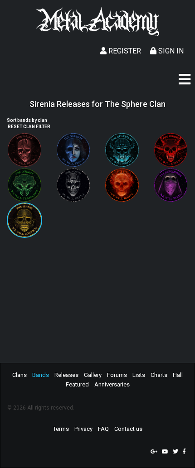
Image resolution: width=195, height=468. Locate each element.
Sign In (170, 51)
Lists (138, 375)
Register (124, 51)
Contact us (128, 428)
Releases (66, 375)
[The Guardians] (122, 150)
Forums (117, 375)
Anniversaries (112, 384)
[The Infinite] (24, 185)
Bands (40, 375)
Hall (178, 375)
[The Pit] (122, 185)
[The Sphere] (24, 220)
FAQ (103, 428)
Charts (159, 375)
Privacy (83, 428)
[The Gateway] (73, 150)
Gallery (93, 375)
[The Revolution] (171, 185)
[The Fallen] (24, 150)
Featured (77, 384)
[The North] (73, 185)
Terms (61, 428)
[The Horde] (171, 150)
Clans (19, 375)
